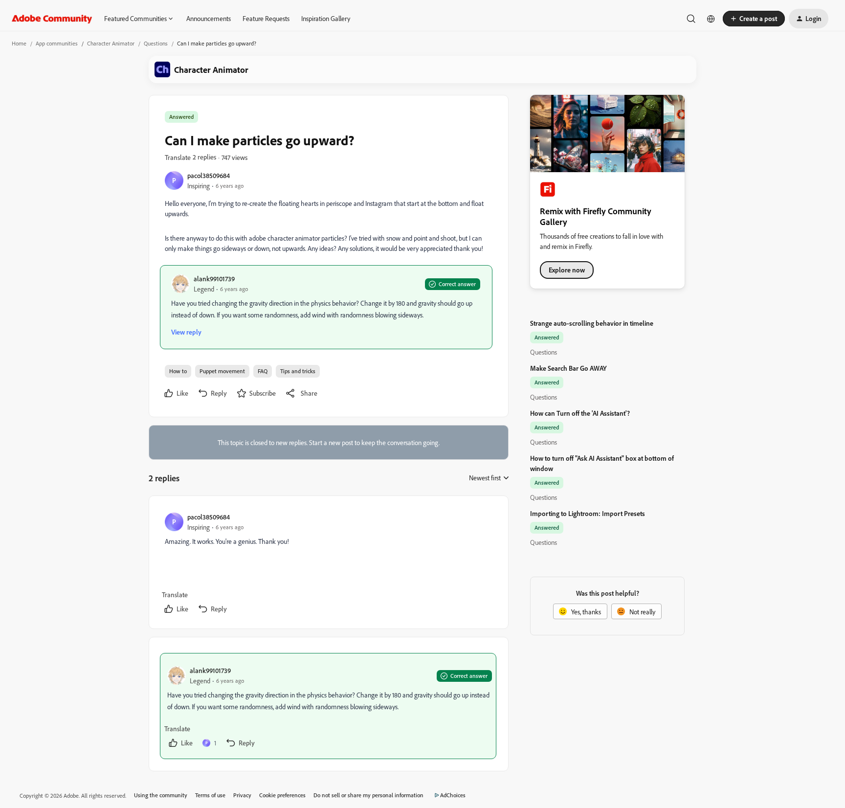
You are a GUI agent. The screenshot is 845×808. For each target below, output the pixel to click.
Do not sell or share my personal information (368, 795)
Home (19, 43)
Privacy (242, 795)
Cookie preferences (282, 795)
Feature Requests (266, 18)
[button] (754, 18)
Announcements (208, 18)
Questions (156, 43)
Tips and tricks (297, 371)
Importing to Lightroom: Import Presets (587, 513)
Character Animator (110, 43)
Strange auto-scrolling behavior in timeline (591, 323)
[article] (328, 564)
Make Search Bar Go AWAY (568, 368)
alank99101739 (214, 278)
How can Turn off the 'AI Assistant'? (580, 413)
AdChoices (453, 795)
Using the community (160, 795)
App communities (57, 43)
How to (178, 371)
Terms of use (210, 795)
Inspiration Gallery (325, 18)
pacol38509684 (208, 175)
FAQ (262, 371)
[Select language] (711, 18)
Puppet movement (222, 371)
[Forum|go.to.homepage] (52, 18)
